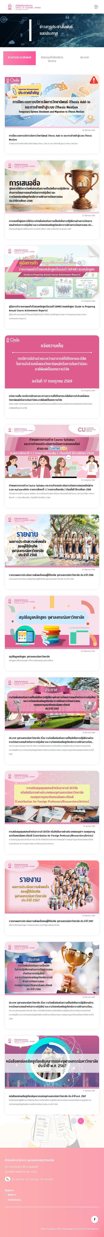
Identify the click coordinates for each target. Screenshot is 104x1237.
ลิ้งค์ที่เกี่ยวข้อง (14, 1200)
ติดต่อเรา (11, 1195)
